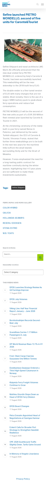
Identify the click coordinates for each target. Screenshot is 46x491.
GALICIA (7, 213)
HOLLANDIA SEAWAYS (13, 218)
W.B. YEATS (8, 233)
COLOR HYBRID (10, 208)
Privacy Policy (23, 479)
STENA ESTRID (10, 228)
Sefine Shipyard (18, 188)
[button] (42, 4)
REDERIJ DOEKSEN (12, 223)
